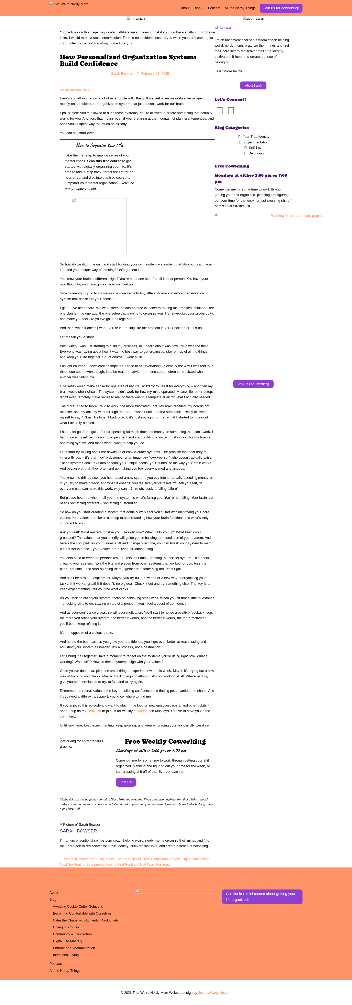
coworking (141, 711)
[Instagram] (231, 111)
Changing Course (66, 927)
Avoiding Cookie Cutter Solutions (78, 906)
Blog (53, 900)
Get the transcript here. (75, 89)
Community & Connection (72, 934)
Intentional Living (66, 955)
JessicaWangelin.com (214, 993)
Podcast (214, 8)
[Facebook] (220, 111)
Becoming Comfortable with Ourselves (82, 913)
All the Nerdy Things (240, 8)
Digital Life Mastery (67, 941)
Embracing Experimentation (74, 948)
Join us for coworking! (281, 8)
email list (94, 711)
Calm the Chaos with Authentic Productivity (86, 920)
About (185, 8)
